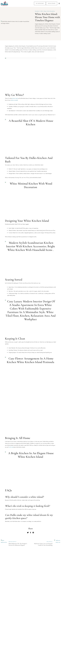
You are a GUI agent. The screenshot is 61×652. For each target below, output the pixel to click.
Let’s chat (11, 447)
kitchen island (15, 98)
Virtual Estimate (51, 3)
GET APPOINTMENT (40, 3)
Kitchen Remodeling (51, 11)
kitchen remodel (14, 100)
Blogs (45, 11)
